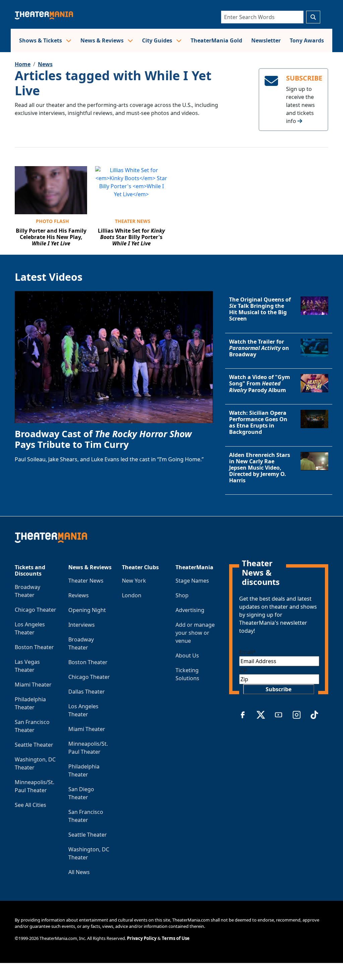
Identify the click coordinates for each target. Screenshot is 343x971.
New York (134, 580)
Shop (182, 595)
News (45, 64)
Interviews (81, 624)
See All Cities (30, 805)
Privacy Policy (141, 938)
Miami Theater (33, 684)
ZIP (243, 670)
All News (79, 872)
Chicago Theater (35, 609)
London (131, 595)
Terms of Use (176, 938)
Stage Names (192, 580)
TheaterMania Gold (216, 40)
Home (22, 64)
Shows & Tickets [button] (41, 40)
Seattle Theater (34, 744)
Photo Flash (52, 221)
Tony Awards (307, 40)
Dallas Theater (86, 691)
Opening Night (87, 610)
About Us (187, 655)
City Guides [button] (158, 40)
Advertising (190, 610)
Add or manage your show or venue (195, 632)
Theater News (132, 221)
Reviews (78, 595)
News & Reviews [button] (102, 40)
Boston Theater (34, 647)
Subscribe (278, 689)
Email (247, 652)
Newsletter (266, 40)
